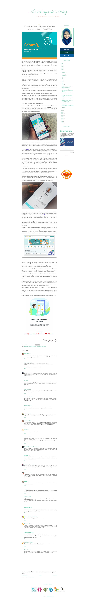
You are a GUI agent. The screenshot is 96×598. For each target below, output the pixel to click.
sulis (25, 380)
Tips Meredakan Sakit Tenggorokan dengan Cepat (67, 103)
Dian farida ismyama (28, 542)
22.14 (27, 380)
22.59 (31, 507)
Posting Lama (55, 575)
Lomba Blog (32, 346)
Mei (62, 81)
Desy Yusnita (26, 489)
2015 (62, 119)
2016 (62, 118)
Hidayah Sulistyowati (28, 464)
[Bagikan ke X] (37, 345)
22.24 (28, 481)
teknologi (44, 346)
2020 (62, 112)
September (64, 75)
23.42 (36, 516)
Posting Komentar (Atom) (30, 577)
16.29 (33, 542)
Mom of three (26, 472)
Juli (62, 78)
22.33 (30, 489)
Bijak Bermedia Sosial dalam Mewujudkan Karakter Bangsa (66, 131)
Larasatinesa (26, 420)
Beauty (53, 21)
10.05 (33, 532)
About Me (30, 21)
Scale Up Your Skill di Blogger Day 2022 (67, 98)
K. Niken (25, 481)
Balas (25, 358)
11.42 (30, 420)
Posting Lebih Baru (25, 575)
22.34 (30, 496)
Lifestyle (48, 21)
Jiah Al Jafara (26, 413)
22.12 (31, 371)
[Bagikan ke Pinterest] (39, 345)
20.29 (33, 464)
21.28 (31, 472)
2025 (62, 65)
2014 (62, 121)
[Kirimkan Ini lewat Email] (35, 345)
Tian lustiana (26, 405)
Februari (63, 107)
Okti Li (25, 429)
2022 (62, 69)
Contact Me (70, 21)
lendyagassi (26, 496)
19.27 (29, 455)
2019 (62, 113)
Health (42, 21)
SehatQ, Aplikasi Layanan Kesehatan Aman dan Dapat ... (67, 94)
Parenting (36, 21)
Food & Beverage (61, 21)
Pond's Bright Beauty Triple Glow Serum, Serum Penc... (67, 101)
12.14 (28, 429)
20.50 (31, 362)
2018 (62, 115)
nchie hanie (26, 436)
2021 (62, 110)
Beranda (40, 575)
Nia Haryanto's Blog (48, 12)
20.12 (32, 396)
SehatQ (38, 346)
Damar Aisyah (26, 523)
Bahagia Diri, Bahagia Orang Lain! (67, 86)
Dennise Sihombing (27, 396)
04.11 (30, 523)
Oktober (63, 74)
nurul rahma (26, 389)
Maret (63, 84)
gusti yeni (26, 455)
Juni (62, 80)
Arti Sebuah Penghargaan (66, 89)
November (64, 72)
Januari (63, 108)
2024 (62, 66)
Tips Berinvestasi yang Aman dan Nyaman (67, 91)
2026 (62, 63)
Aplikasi (25, 346)
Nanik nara (26, 353)
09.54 (29, 353)
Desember (64, 70)
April (63, 83)
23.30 (29, 549)
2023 (62, 68)
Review (35, 346)
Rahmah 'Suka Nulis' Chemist (29, 516)
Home (24, 21)
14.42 (30, 436)
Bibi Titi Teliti (26, 362)
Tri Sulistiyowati (27, 371)
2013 (62, 122)
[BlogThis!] (36, 345)
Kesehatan (28, 346)
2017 (62, 116)
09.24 (30, 405)
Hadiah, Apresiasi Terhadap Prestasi (67, 105)
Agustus (63, 77)
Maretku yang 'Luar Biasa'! (66, 87)
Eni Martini (26, 549)
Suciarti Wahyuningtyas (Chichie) (30, 446)
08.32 (30, 389)
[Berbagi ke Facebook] (38, 345)
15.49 (37, 446)
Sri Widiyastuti (27, 507)
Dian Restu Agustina (28, 532)
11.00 (30, 413)
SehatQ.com (41, 346)
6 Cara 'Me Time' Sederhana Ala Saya (67, 96)
